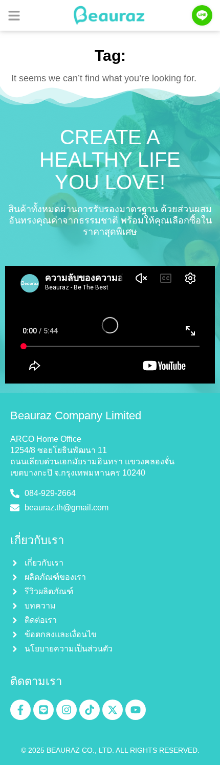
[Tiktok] (89, 710)
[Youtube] (135, 710)
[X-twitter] (112, 710)
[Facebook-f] (20, 710)
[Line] (43, 710)
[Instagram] (66, 710)
